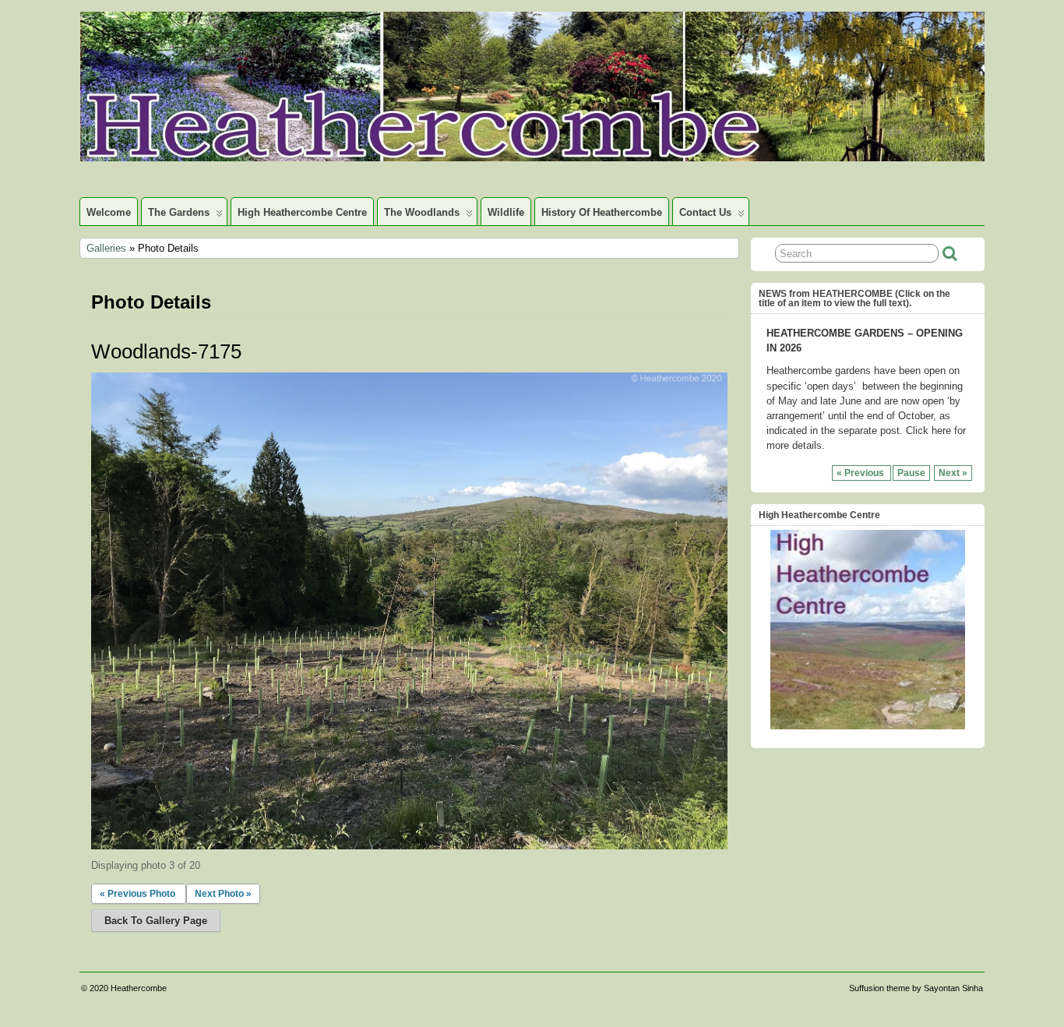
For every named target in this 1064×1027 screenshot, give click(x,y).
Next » (953, 473)
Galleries (106, 248)
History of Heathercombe (601, 212)
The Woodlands (422, 212)
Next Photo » (223, 893)
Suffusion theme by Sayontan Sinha (916, 988)
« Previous (861, 473)
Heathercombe (139, 988)
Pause (911, 473)
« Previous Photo (137, 893)
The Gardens (179, 212)
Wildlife (506, 212)
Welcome (108, 212)
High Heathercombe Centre (302, 212)
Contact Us (705, 212)
